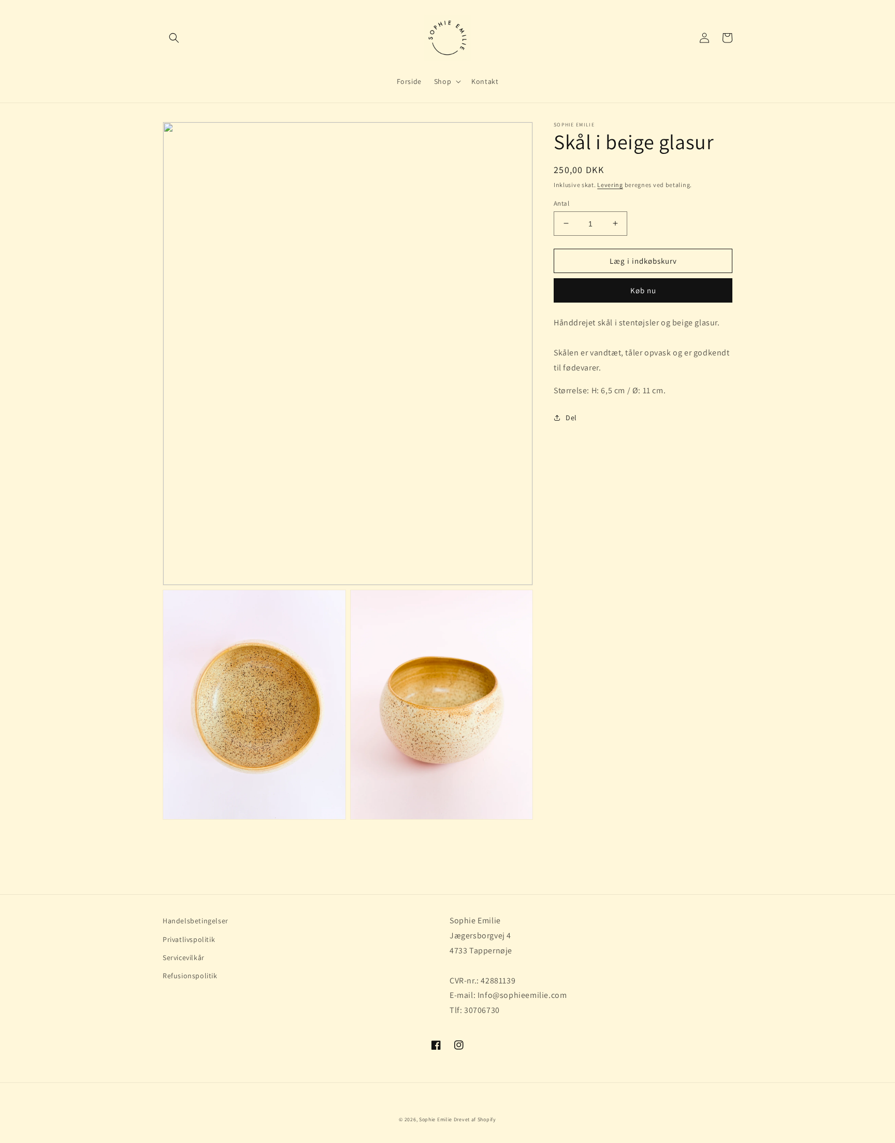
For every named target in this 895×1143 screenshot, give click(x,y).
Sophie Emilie (435, 1119)
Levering (610, 185)
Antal (561, 202)
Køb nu (643, 290)
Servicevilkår (184, 957)
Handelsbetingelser (195, 920)
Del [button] (571, 417)
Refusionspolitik (190, 975)
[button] (174, 37)
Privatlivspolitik (189, 939)
